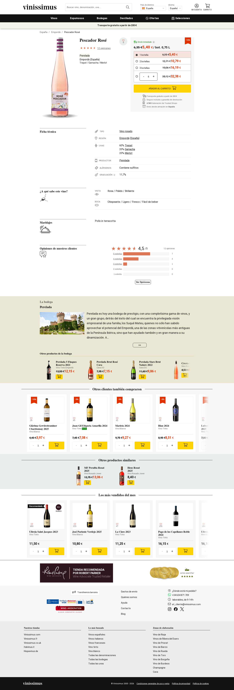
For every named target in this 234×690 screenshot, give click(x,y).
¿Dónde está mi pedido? (184, 591)
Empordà (55, 32)
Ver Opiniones (143, 282)
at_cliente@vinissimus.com (186, 604)
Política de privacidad (181, 684)
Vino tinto (93, 647)
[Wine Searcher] (172, 573)
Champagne (159, 667)
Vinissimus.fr (30, 638)
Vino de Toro (159, 655)
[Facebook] (176, 609)
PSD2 (55, 602)
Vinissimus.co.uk (32, 643)
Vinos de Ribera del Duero (166, 638)
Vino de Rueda (160, 651)
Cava (155, 672)
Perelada (85, 55)
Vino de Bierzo (160, 647)
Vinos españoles (96, 634)
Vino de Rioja (159, 634)
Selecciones (182, 18)
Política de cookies (201, 684)
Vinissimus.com (32, 634)
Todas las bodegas (98, 659)
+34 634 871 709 (180, 595)
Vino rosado (125, 131)
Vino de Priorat (160, 643)
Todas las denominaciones (102, 655)
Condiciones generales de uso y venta (153, 684)
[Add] (56, 445)
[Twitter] (182, 609)
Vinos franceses (96, 643)
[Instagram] (170, 609)
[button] (196, 7)
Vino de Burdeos (161, 663)
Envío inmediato (146, 42)
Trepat (83, 62)
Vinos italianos (95, 638)
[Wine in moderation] (70, 609)
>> (139, 345)
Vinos (54, 18)
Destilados (126, 18)
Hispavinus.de (31, 651)
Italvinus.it (29, 647)
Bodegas (102, 18)
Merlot (103, 62)
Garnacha (93, 62)
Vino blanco (94, 651)
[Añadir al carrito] (59, 377)
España (43, 32)
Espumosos (77, 18)
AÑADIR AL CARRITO (160, 88)
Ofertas (154, 18)
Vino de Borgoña (161, 659)
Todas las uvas (96, 663)
